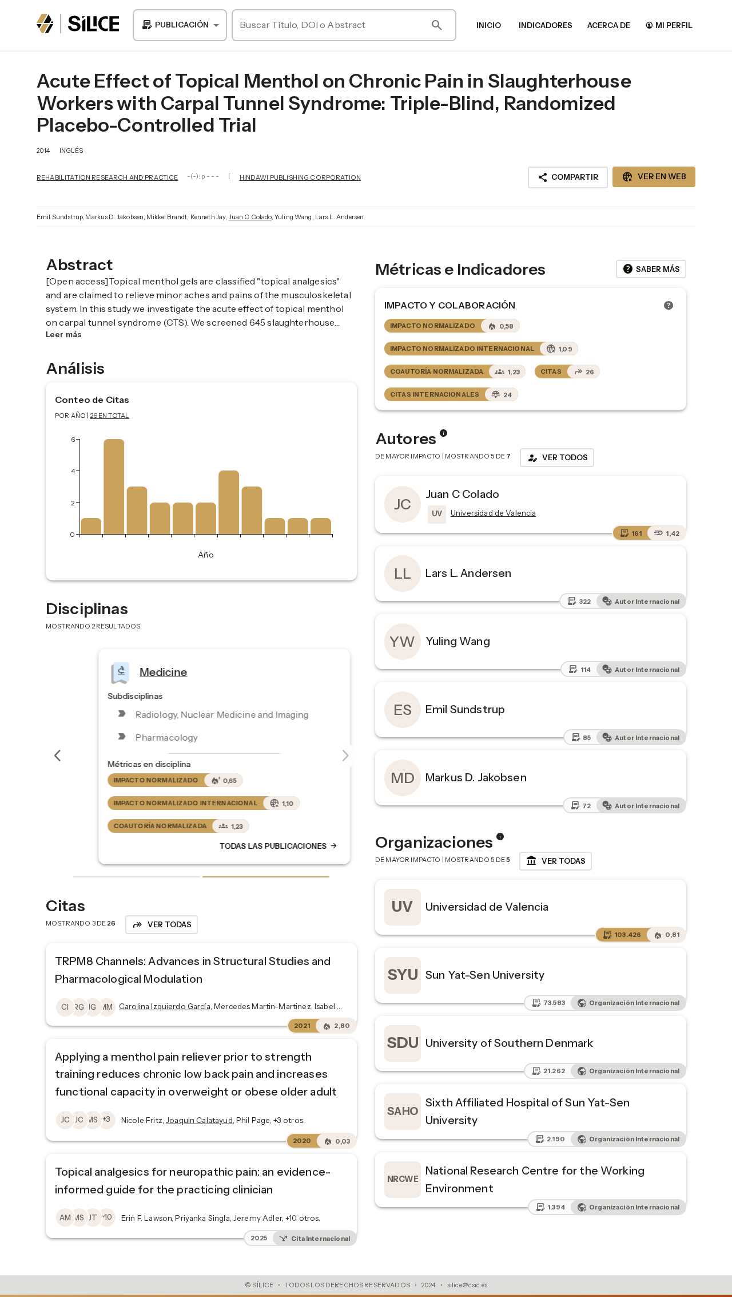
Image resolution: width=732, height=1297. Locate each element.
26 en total (110, 416)
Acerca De (608, 25)
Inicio (488, 25)
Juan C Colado (250, 217)
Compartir (568, 177)
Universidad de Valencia (486, 907)
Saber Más (651, 269)
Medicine (140, 671)
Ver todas (556, 861)
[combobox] (180, 25)
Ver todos (557, 458)
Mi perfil (669, 25)
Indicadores (545, 25)
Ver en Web (654, 177)
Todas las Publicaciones (255, 846)
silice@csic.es (467, 1285)
